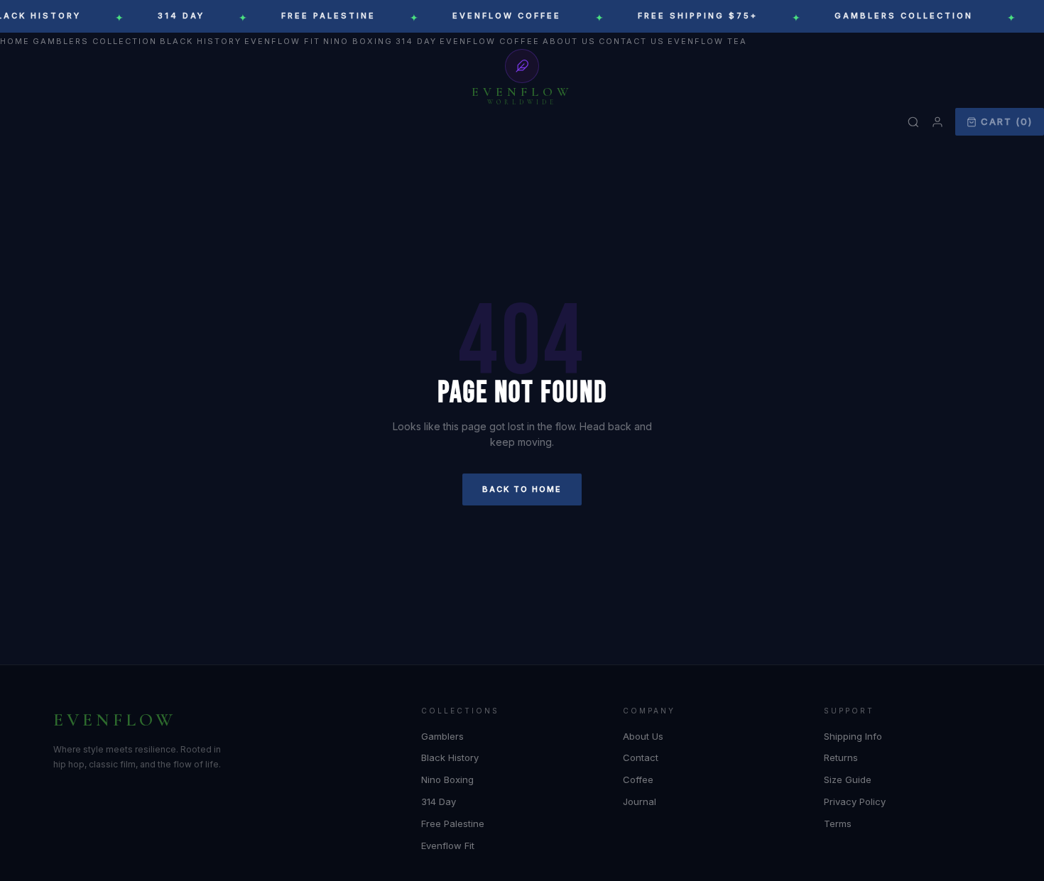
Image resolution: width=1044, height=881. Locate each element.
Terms (838, 823)
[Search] (913, 122)
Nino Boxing (358, 41)
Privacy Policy (855, 801)
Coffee (638, 779)
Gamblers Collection (95, 41)
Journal (639, 801)
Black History (200, 41)
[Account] (937, 122)
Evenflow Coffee (490, 41)
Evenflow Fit (282, 41)
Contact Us (632, 41)
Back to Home (522, 489)
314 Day (416, 41)
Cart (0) (1007, 121)
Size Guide (847, 779)
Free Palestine (452, 823)
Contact (640, 757)
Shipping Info (853, 736)
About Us (569, 41)
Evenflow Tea (707, 41)
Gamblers (442, 736)
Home (15, 41)
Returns (841, 757)
